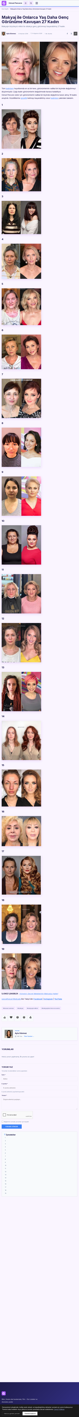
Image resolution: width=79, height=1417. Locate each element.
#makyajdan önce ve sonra (51, 1008)
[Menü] (36, 3)
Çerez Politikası (59, 1409)
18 (5, 1190)
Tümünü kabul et (29, 1413)
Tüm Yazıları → (29, 1036)
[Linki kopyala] (75, 33)
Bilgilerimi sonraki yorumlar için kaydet (16, 1122)
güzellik (24, 98)
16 (5, 1184)
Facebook (38, 999)
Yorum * (4, 1095)
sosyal (4, 999)
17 (5, 1187)
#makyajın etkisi (32, 1008)
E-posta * (5, 1083)
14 (5, 1178)
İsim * (4, 1075)
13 (5, 1174)
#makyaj (20, 1008)
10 (5, 1165)
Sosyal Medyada (14, 999)
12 (5, 1171)
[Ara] (31, 3)
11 (5, 1168)
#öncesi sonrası (8, 1008)
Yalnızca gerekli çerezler (12, 1413)
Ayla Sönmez (11, 33)
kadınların (10, 89)
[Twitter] (71, 33)
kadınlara (54, 98)
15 (5, 1181)
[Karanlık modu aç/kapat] (25, 3)
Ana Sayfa (5, 9)
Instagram (48, 999)
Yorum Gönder (11, 1126)
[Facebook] (67, 33)
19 (5, 1193)
